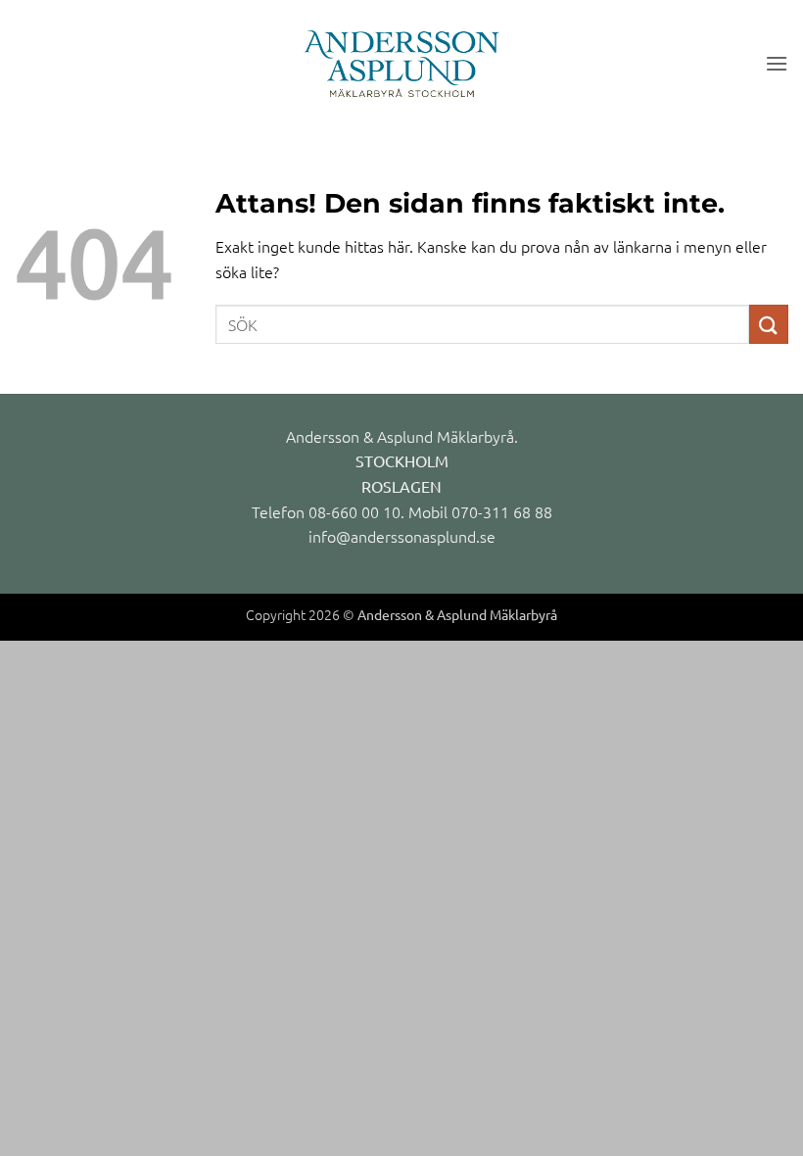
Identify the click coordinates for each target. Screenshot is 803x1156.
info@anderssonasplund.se (402, 536)
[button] (776, 63)
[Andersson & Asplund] (401, 64)
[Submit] (768, 324)
